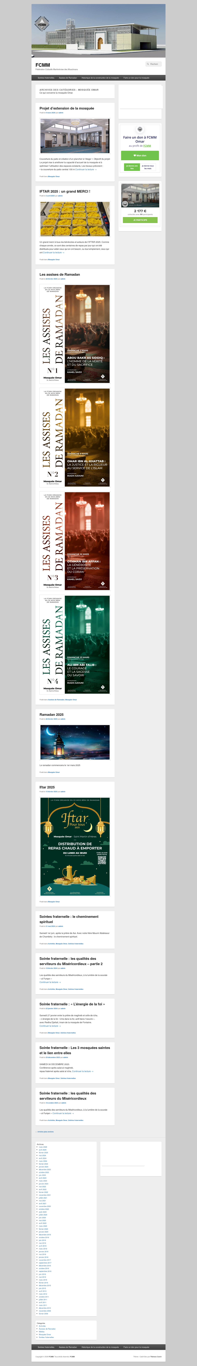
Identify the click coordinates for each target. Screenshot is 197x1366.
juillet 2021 (43, 1197)
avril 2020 (42, 1223)
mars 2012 (43, 1294)
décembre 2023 (45, 1169)
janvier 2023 (43, 1183)
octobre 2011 (44, 1296)
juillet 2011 (43, 1299)
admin (61, 112)
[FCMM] (98, 56)
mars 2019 (43, 1248)
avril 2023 (42, 1178)
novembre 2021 (45, 1195)
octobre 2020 (44, 1209)
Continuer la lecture (86, 169)
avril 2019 (42, 1246)
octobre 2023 (44, 1172)
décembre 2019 (45, 1234)
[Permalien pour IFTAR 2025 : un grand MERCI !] (75, 238)
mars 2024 (43, 1161)
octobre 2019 (44, 1237)
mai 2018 (42, 1254)
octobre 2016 (44, 1268)
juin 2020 (42, 1217)
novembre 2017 (45, 1260)
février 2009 (43, 1313)
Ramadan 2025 (52, 714)
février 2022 (43, 1192)
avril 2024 (42, 1158)
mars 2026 (43, 1147)
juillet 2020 (43, 1214)
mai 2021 (42, 1200)
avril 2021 (42, 1203)
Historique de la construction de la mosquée (100, 77)
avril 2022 (42, 1189)
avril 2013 (42, 1291)
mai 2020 (42, 1220)
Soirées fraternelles (46, 77)
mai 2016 (42, 1277)
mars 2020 (43, 1226)
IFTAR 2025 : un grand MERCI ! (65, 191)
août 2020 (43, 1212)
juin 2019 (42, 1240)
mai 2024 (42, 1155)
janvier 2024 (43, 1166)
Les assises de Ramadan (60, 274)
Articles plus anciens (45, 1131)
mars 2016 (43, 1279)
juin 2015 (42, 1288)
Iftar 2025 (47, 787)
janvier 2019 (43, 1251)
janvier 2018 (43, 1257)
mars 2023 (43, 1180)
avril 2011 (42, 1302)
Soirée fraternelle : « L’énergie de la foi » (72, 1003)
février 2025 (43, 1152)
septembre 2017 (45, 1262)
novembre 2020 (45, 1206)
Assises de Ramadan (68, 77)
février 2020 (43, 1229)
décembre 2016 (45, 1265)
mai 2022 (42, 1186)
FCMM (43, 64)
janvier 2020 (43, 1231)
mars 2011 (43, 1305)
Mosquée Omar (54, 176)
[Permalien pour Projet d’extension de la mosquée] (75, 155)
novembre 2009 (45, 1310)
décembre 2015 (45, 1285)
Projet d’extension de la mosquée (67, 108)
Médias (41, 1331)
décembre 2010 (45, 1308)
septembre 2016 (45, 1271)
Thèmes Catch (155, 1356)
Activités (51, 943)
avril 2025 (42, 1149)
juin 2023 (42, 1175)
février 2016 (43, 1282)
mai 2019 (42, 1243)
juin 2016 (42, 1274)
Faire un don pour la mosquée (136, 77)
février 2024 (43, 1164)
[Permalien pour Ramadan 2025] (75, 761)
